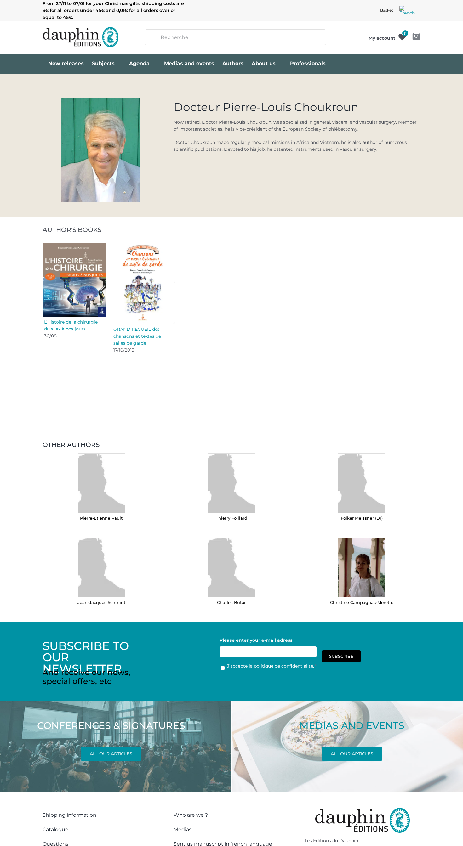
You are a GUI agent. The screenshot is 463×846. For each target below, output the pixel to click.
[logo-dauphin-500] (80, 29)
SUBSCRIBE (341, 656)
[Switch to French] (407, 10)
